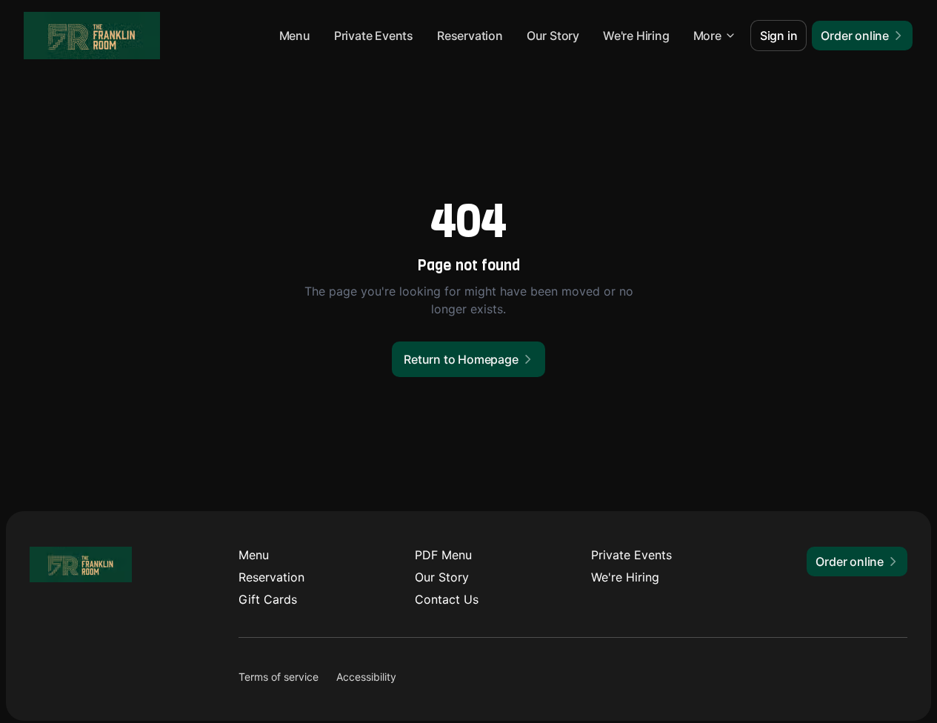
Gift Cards (268, 599)
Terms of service (279, 676)
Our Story (553, 35)
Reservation (470, 35)
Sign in (779, 35)
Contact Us (446, 599)
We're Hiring (636, 35)
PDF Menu (443, 554)
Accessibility (366, 676)
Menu (294, 35)
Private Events (373, 35)
